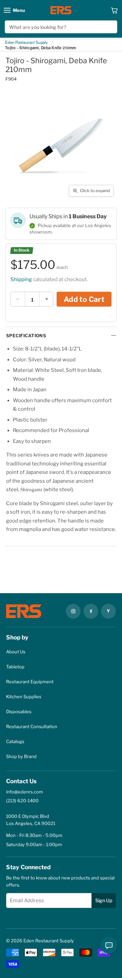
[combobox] (61, 26)
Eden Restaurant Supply (26, 42)
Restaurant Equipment (30, 681)
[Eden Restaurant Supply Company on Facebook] (90, 611)
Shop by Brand (21, 756)
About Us (15, 651)
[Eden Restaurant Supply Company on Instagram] (73, 611)
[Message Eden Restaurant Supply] (108, 945)
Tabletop (15, 666)
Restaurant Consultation (31, 726)
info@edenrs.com (24, 791)
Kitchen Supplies (23, 696)
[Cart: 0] (114, 10)
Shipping (21, 279)
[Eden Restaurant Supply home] (61, 10)
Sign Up (103, 900)
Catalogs (15, 741)
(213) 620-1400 (22, 800)
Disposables (19, 711)
